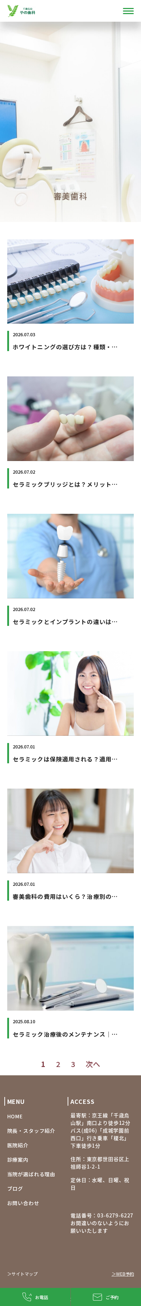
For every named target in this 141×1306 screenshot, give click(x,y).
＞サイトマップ (22, 1274)
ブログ (15, 1188)
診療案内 (18, 1159)
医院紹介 (18, 1145)
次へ (93, 1064)
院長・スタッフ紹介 (31, 1130)
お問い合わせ (23, 1203)
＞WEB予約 (123, 1274)
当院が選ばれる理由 (31, 1174)
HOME (15, 1116)
